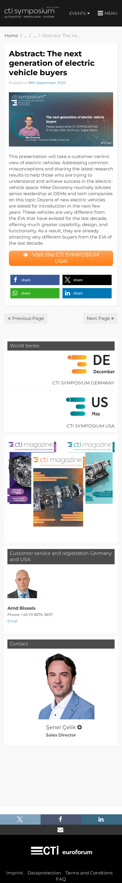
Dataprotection (44, 873)
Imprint (14, 873)
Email (12, 621)
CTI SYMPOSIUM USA (91, 426)
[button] (35, 280)
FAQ (61, 879)
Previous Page (28, 318)
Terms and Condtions (89, 873)
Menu (111, 13)
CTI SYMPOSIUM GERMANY (83, 383)
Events (77, 13)
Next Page (98, 318)
